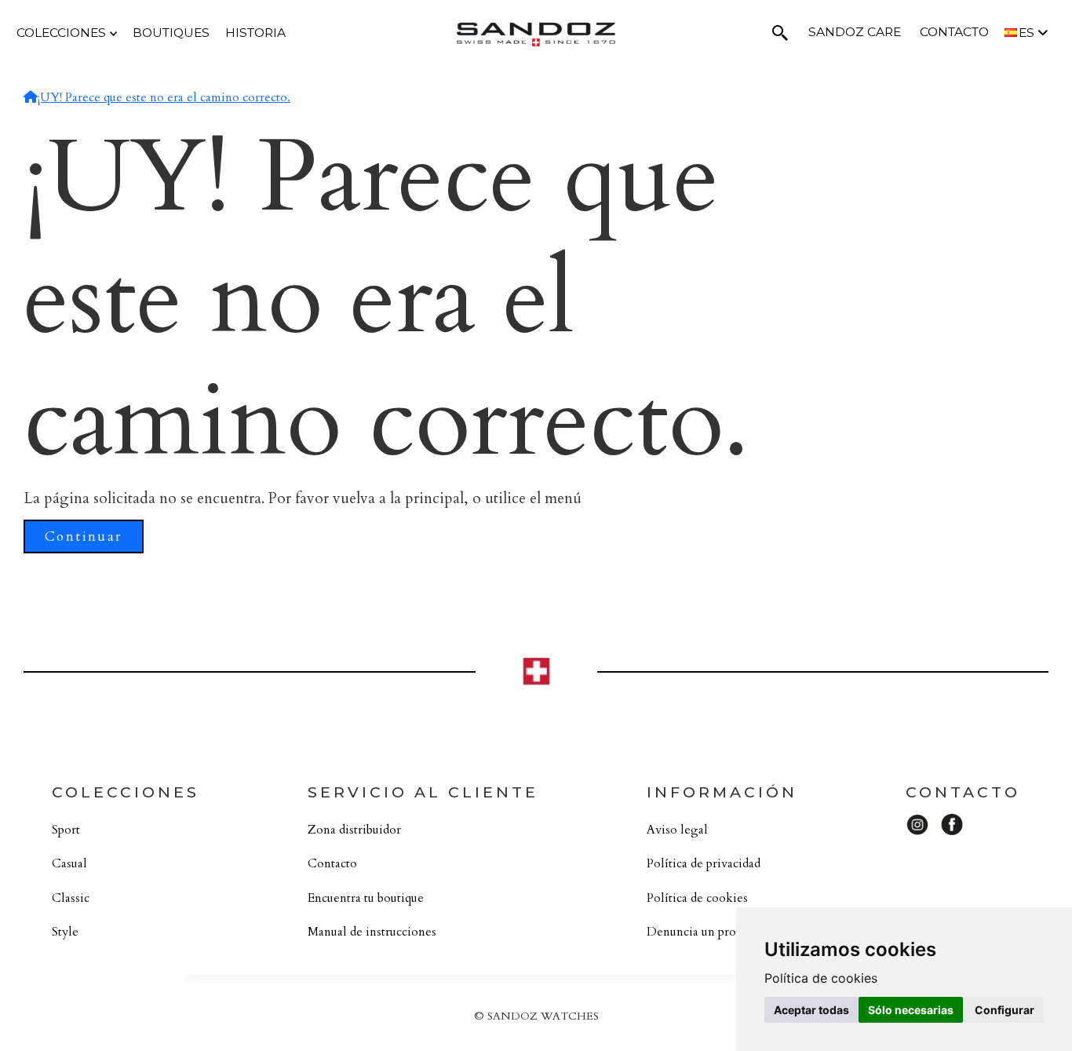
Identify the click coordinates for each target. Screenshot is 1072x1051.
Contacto (332, 864)
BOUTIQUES (171, 32)
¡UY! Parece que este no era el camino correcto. (164, 97)
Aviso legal (677, 830)
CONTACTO (954, 31)
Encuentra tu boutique (366, 898)
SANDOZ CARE (854, 31)
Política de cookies (697, 898)
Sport (66, 830)
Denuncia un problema (707, 932)
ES (1028, 32)
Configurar (1004, 1009)
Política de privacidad (703, 864)
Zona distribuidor (354, 830)
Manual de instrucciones (372, 932)
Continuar (83, 536)
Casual (69, 864)
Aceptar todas (811, 1009)
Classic (70, 898)
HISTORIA (255, 32)
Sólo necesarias (910, 1009)
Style (65, 932)
